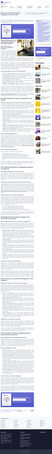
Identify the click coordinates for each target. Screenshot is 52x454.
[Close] (44, 219)
